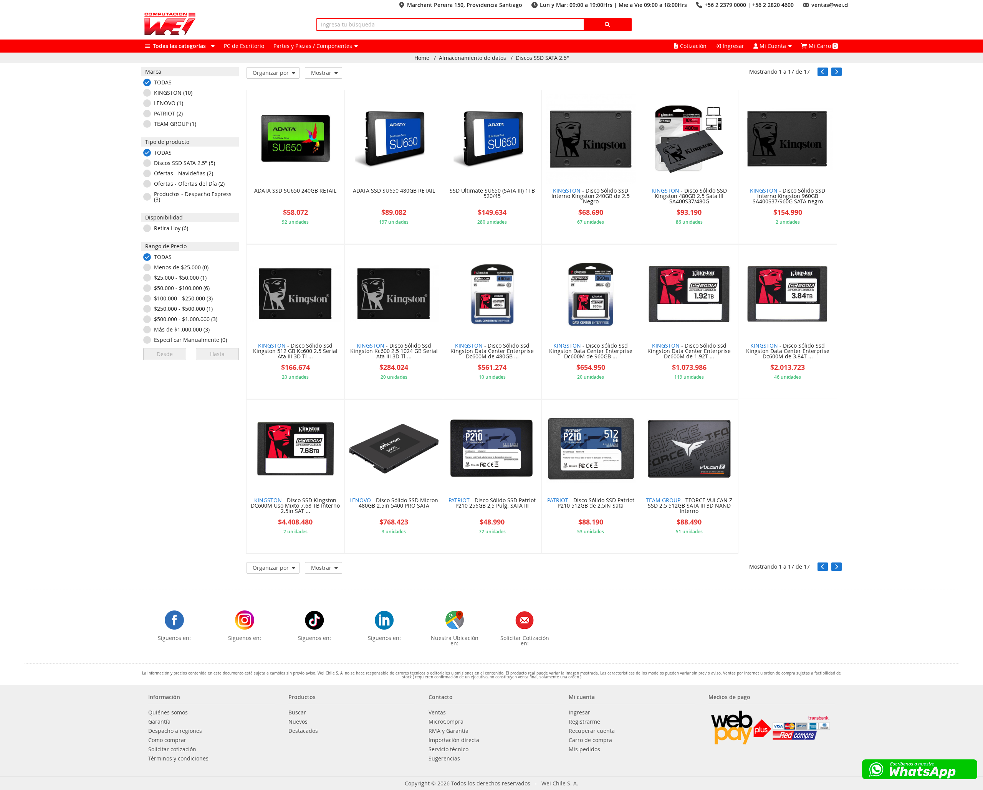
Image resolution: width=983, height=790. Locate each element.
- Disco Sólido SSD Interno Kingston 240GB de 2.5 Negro (590, 196)
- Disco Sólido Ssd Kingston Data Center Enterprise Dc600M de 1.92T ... (689, 351)
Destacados (303, 731)
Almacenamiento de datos (472, 57)
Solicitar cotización (172, 749)
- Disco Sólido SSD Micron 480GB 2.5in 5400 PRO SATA (393, 503)
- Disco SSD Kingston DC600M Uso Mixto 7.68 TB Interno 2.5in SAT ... (295, 506)
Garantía (159, 721)
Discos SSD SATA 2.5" (542, 57)
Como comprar (167, 740)
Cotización (693, 45)
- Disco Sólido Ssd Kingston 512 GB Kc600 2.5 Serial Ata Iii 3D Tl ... (295, 351)
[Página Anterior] (823, 72)
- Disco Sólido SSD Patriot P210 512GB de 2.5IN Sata (590, 503)
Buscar (297, 712)
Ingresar (732, 45)
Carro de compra (590, 740)
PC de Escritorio (244, 45)
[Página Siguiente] (836, 72)
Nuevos (298, 721)
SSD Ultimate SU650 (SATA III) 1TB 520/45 (492, 194)
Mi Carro (822, 45)
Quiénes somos (168, 712)
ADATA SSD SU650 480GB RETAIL (394, 191)
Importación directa (454, 740)
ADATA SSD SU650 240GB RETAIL (295, 191)
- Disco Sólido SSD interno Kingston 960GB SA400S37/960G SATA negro (787, 196)
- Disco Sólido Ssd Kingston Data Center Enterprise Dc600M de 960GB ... (590, 351)
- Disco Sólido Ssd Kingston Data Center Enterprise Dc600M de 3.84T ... (787, 351)
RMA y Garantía (448, 731)
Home (421, 57)
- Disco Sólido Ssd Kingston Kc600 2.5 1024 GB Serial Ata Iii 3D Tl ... (394, 351)
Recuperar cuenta (592, 731)
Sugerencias (444, 758)
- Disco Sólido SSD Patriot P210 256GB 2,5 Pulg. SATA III (492, 503)
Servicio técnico (448, 749)
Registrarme (584, 721)
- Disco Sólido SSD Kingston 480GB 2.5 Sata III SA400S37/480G (689, 196)
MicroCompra (446, 721)
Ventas (437, 712)
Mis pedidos (584, 749)
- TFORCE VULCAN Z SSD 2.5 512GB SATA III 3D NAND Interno (689, 506)
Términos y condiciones (178, 758)
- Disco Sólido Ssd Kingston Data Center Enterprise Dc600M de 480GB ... (492, 351)
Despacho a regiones (175, 731)
